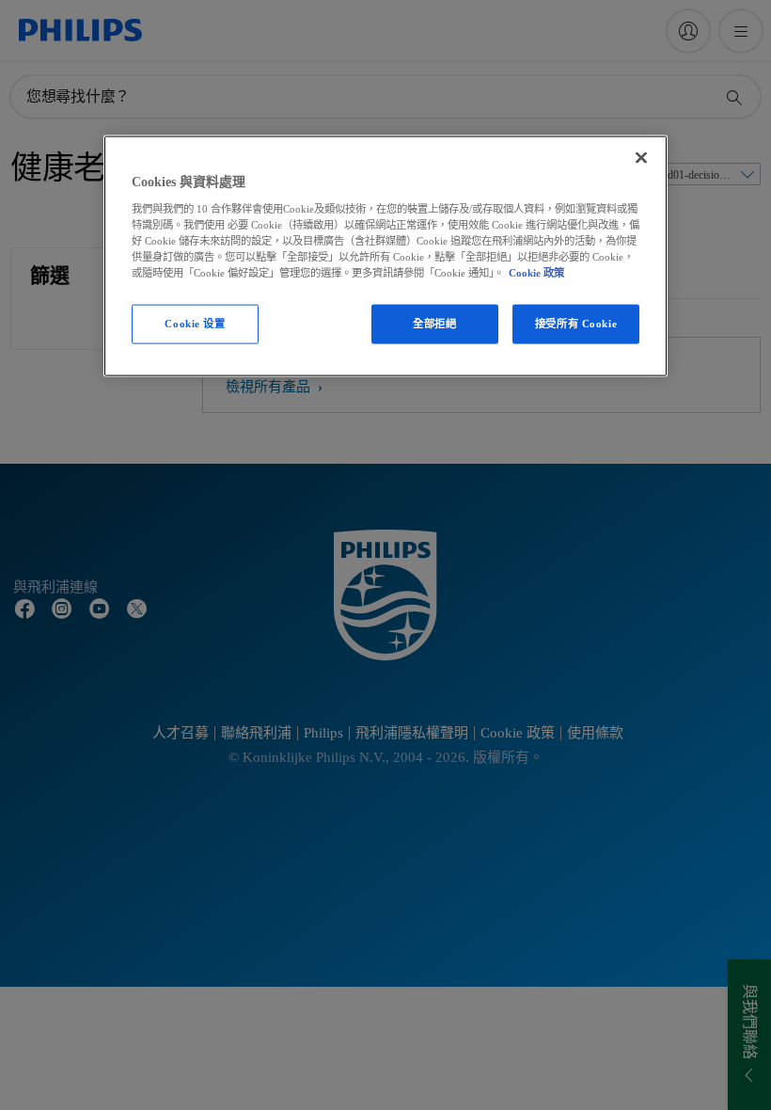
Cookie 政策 (536, 272)
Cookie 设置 (195, 323)
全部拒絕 (434, 323)
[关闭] (641, 158)
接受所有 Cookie (576, 323)
